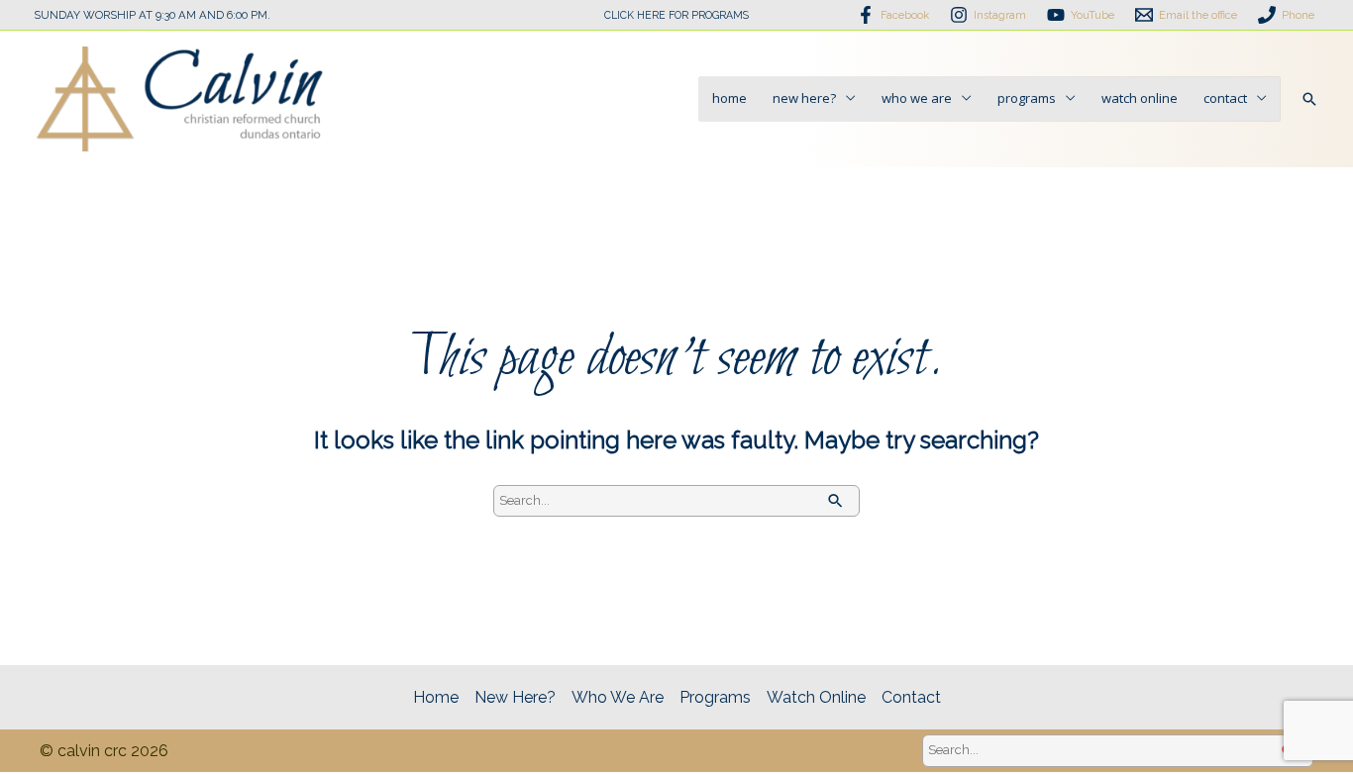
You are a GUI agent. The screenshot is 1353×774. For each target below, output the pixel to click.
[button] (1309, 99)
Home (729, 98)
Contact (1225, 98)
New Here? (804, 98)
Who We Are (917, 98)
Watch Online (1139, 98)
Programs (1026, 98)
